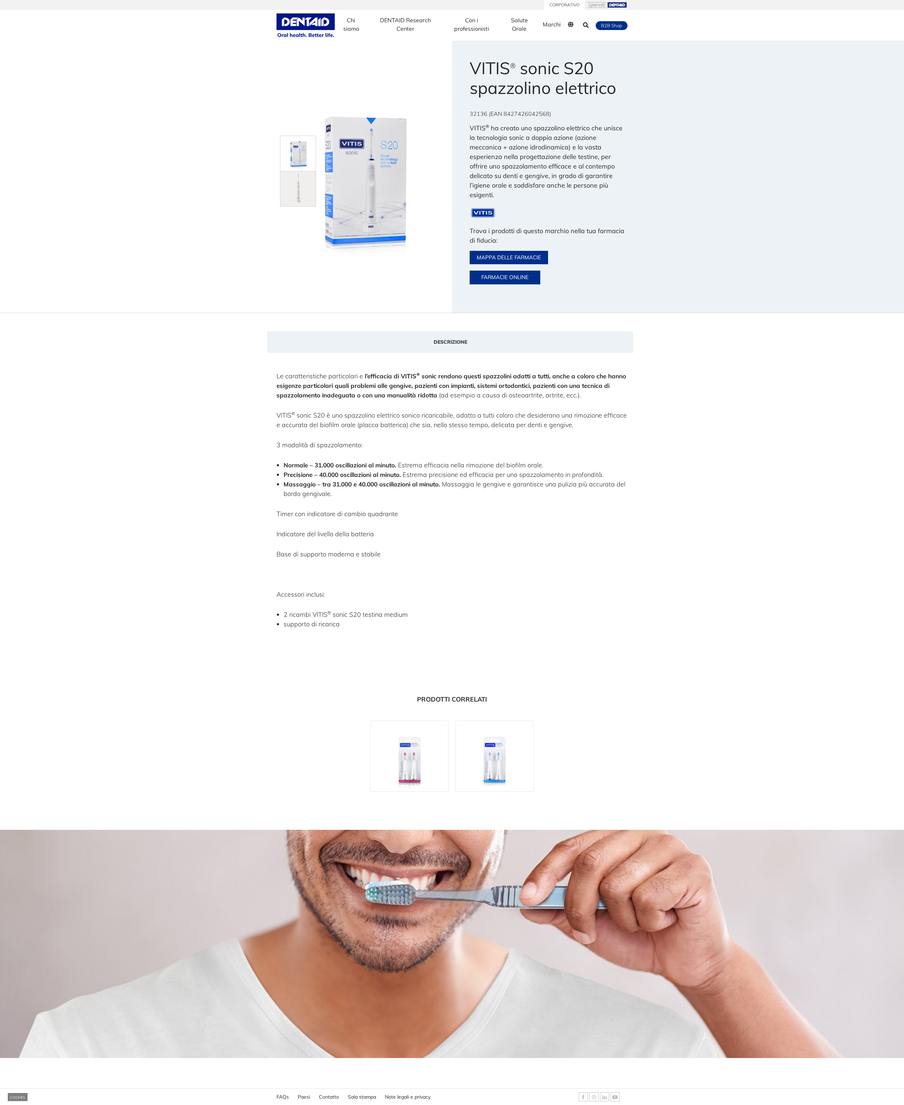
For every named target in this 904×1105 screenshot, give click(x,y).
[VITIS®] (483, 213)
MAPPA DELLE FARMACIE (509, 257)
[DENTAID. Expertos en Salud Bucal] (305, 25)
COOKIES (17, 1097)
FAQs (282, 1097)
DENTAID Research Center (405, 24)
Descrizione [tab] (450, 342)
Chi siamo (351, 24)
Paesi (304, 1097)
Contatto (329, 1097)
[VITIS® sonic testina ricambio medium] (494, 756)
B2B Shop (611, 25)
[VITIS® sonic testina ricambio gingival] (409, 756)
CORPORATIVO (564, 4)
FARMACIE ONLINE (505, 277)
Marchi (552, 24)
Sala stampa (362, 1097)
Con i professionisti (471, 24)
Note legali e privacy (407, 1097)
